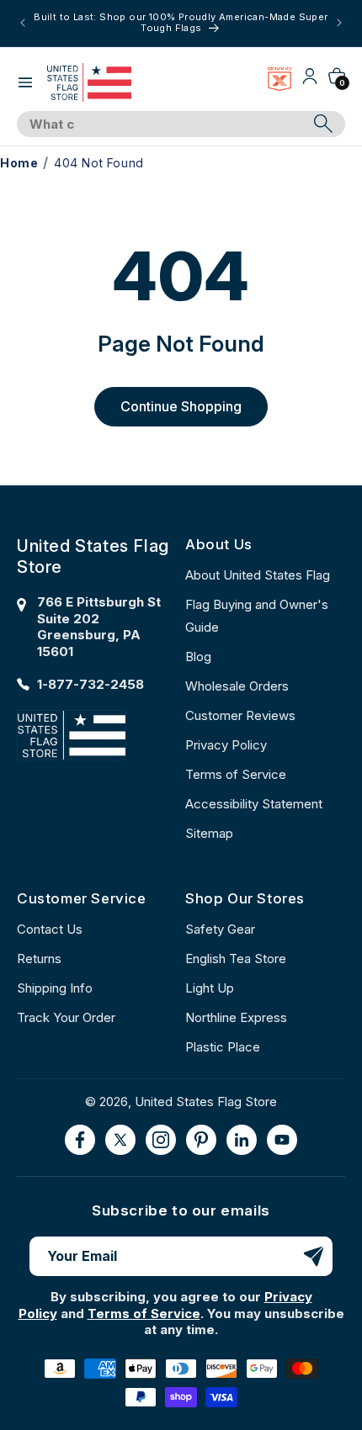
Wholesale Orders (237, 686)
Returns (39, 959)
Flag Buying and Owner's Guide (256, 615)
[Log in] (309, 82)
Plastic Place (222, 1047)
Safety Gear (220, 929)
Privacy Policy (226, 745)
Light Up (209, 988)
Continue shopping (181, 406)
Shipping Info (55, 988)
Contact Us (50, 929)
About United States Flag (257, 575)
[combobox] (162, 124)
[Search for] (323, 123)
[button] (25, 82)
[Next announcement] (339, 22)
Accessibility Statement (253, 804)
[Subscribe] (313, 1256)
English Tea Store (235, 959)
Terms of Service (235, 774)
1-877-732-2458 (90, 684)
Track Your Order (66, 1017)
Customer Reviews (240, 715)
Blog (198, 657)
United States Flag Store (206, 1102)
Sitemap (209, 833)
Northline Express (236, 1017)
